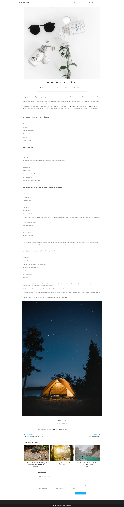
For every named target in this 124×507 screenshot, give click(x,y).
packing (56, 429)
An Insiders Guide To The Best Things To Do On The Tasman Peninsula (36, 463)
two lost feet (24, 3)
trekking (50, 297)
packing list (61, 429)
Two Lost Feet (45, 88)
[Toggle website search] (104, 2)
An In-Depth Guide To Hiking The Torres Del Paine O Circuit (87, 463)
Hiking (74, 88)
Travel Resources (67, 88)
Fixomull (25, 217)
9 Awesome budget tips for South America (62, 463)
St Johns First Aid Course (73, 106)
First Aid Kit (49, 429)
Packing (80, 88)
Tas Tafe (43, 108)
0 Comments (63, 89)
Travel (66, 429)
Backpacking (43, 429)
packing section (65, 297)
